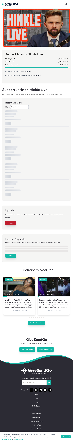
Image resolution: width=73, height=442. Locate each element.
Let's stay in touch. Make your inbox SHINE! (36, 378)
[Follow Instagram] (50, 390)
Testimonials (36, 414)
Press (36, 402)
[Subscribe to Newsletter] (48, 382)
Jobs (36, 398)
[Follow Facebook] (31, 390)
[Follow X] (36, 390)
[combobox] (19, 107)
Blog (36, 395)
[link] (19, 296)
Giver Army (36, 410)
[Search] (66, 4)
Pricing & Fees (36, 425)
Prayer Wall (36, 417)
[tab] (29, 317)
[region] (36, 28)
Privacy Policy (6, 439)
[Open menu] (69, 4)
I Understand (66, 437)
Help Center (36, 406)
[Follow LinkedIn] (40, 390)
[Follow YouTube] (45, 390)
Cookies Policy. (18, 439)
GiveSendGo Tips (36, 421)
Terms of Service (36, 429)
